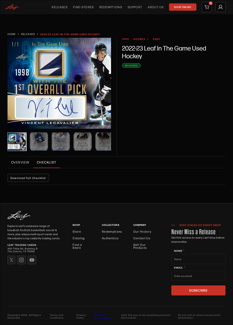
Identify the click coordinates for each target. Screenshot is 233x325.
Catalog (79, 238)
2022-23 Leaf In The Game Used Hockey (70, 34)
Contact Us (141, 238)
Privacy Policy (81, 317)
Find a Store (77, 246)
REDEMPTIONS (110, 7)
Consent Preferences (103, 316)
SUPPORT (135, 7)
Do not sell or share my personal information (199, 317)
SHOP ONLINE (182, 7)
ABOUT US (156, 7)
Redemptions (112, 231)
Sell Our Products (140, 246)
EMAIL (179, 267)
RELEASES (60, 7)
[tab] (20, 162)
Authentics (110, 238)
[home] (12, 7)
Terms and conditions (57, 317)
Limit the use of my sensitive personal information (145, 317)
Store (77, 231)
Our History (142, 231)
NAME (179, 250)
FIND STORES (83, 7)
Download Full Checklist (28, 178)
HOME (12, 34)
